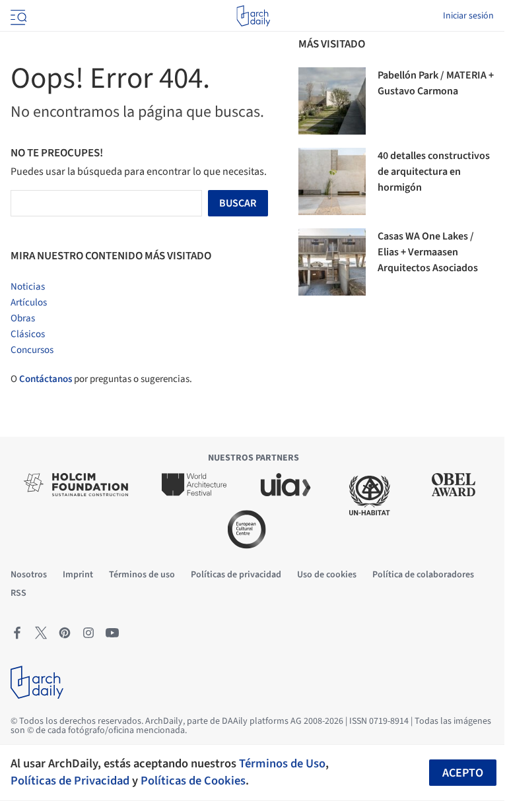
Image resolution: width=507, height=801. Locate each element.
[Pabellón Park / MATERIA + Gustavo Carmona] (332, 101)
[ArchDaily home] (253, 15)
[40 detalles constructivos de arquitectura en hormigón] (332, 181)
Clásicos (28, 334)
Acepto (462, 773)
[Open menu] (17, 16)
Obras (23, 318)
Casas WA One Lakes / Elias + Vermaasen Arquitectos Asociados (428, 252)
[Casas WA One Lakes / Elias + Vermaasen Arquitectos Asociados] (332, 262)
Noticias (28, 287)
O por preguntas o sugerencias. (101, 379)
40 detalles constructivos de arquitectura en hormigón (434, 171)
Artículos (29, 302)
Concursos (32, 350)
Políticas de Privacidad (70, 780)
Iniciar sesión (468, 15)
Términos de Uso (282, 763)
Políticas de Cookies (193, 780)
